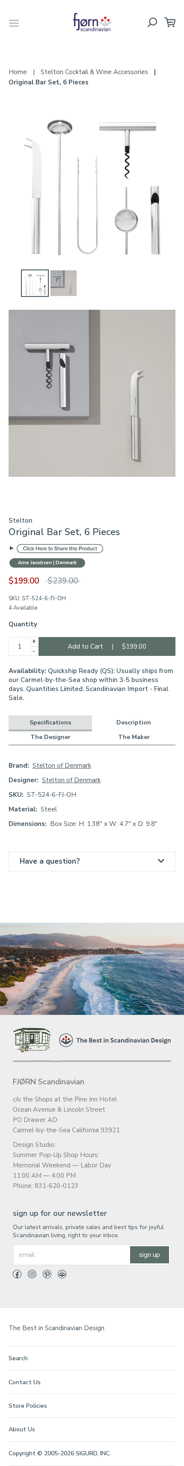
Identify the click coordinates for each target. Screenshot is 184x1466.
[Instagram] (28, 1276)
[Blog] (58, 1276)
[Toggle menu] (14, 22)
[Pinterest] (43, 1276)
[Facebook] (17, 1276)
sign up (149, 1255)
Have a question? (50, 861)
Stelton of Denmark (62, 765)
